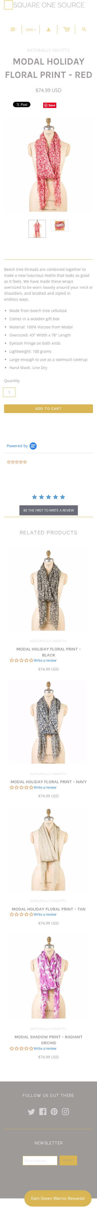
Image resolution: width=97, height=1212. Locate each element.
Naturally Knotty (48, 641)
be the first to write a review (48, 510)
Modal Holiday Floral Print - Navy (49, 781)
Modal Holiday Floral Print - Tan (48, 909)
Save (51, 105)
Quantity (12, 380)
